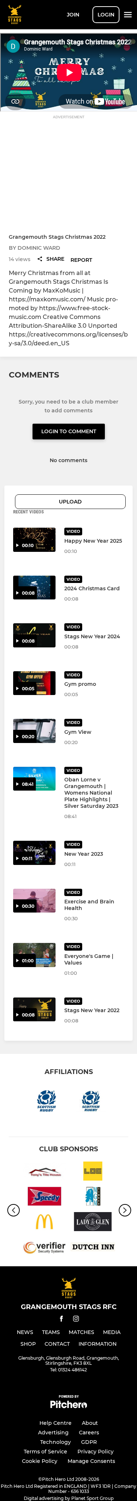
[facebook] (61, 1320)
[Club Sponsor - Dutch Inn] (93, 1248)
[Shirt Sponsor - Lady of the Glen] (93, 1223)
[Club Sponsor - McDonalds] (44, 1223)
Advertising (53, 1432)
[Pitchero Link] (68, 1406)
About (90, 1423)
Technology (55, 1442)
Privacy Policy (95, 1451)
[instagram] (76, 1320)
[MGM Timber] (93, 1197)
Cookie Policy (39, 1461)
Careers (89, 1432)
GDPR (89, 1442)
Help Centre (55, 1423)
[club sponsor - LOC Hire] (93, 1172)
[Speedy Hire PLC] (44, 1197)
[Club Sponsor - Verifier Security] (44, 1248)
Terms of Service (45, 1451)
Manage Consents (91, 1461)
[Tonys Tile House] (44, 1172)
